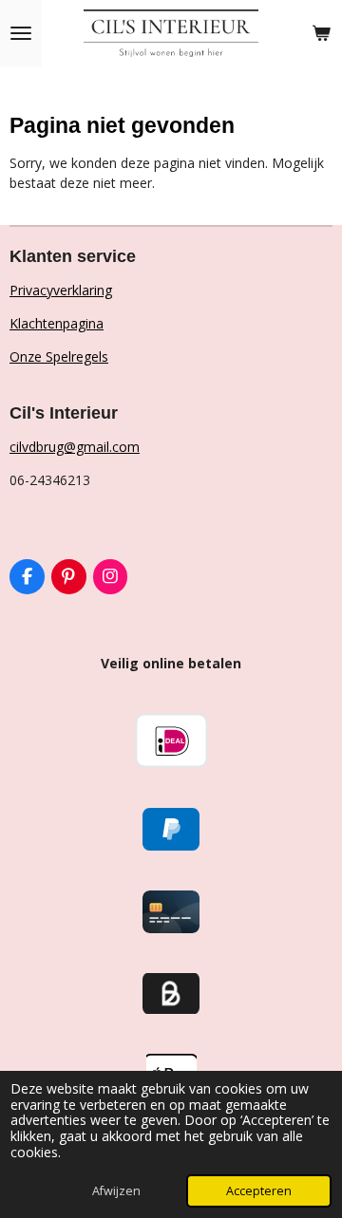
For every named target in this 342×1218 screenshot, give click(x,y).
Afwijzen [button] (116, 1191)
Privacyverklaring (61, 290)
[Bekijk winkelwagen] (321, 33)
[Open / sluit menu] (21, 33)
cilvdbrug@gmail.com (75, 447)
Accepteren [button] (259, 1191)
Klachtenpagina (57, 323)
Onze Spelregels (59, 356)
